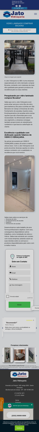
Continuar (19, 428)
